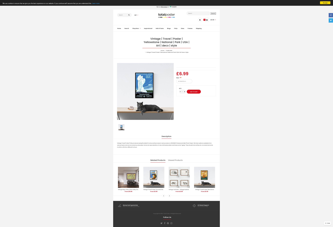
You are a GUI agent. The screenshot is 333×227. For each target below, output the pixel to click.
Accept (325, 3)
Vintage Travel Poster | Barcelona (204, 189)
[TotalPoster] (166, 17)
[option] (145, 91)
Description (166, 136)
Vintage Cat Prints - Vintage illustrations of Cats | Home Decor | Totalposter (189, 189)
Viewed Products (175, 160)
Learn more (95, 3)
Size (177, 78)
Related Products (157, 160)
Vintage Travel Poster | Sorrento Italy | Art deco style (157, 189)
